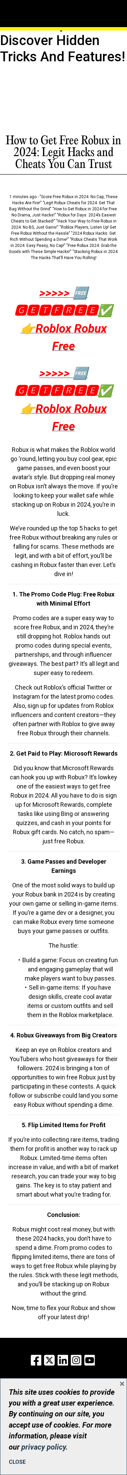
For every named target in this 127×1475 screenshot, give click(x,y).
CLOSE (17, 1462)
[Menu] (32, 5)
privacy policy (43, 1447)
